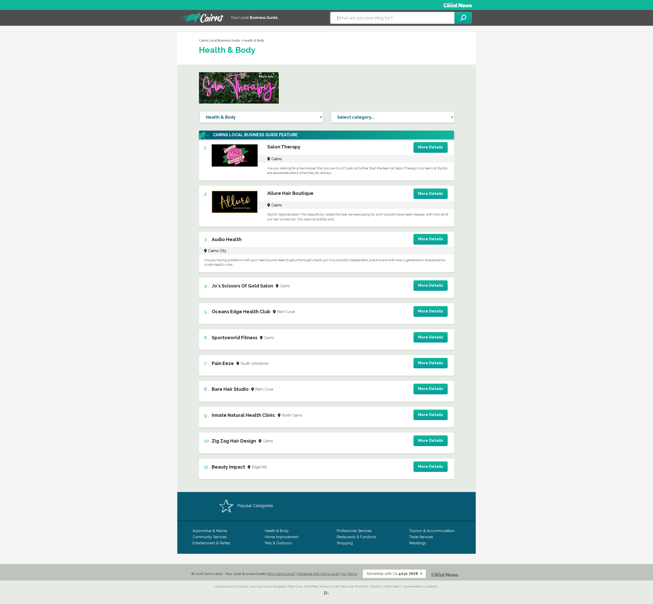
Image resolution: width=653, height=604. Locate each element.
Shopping (345, 543)
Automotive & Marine (210, 531)
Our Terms (349, 574)
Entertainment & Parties (211, 543)
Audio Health (227, 239)
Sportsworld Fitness (234, 337)
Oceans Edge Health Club (241, 311)
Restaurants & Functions (356, 537)
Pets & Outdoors (278, 543)
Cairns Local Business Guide (219, 40)
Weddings (417, 543)
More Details (430, 147)
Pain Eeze (223, 363)
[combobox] (392, 18)
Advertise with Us (392, 573)
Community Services (210, 537)
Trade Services (421, 537)
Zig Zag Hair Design (234, 441)
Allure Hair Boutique (290, 193)
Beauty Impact (228, 467)
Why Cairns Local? (282, 574)
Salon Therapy (283, 146)
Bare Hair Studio (230, 389)
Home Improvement (281, 537)
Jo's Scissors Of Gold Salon (242, 285)
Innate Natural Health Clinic (243, 415)
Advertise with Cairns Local (318, 574)
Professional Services (354, 531)
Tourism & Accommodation (432, 531)
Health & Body (277, 531)
